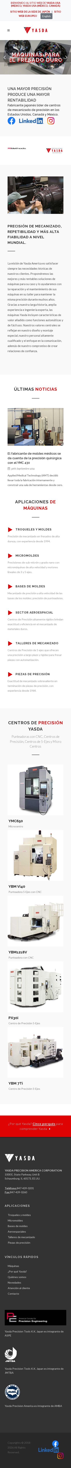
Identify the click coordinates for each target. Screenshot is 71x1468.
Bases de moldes (18, 1226)
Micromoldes (15, 1220)
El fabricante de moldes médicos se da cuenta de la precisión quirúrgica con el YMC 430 (35, 458)
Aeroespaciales (17, 1231)
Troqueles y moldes (19, 1215)
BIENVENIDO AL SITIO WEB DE (35, 4)
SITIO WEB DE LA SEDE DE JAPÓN (30, 11)
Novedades (14, 1282)
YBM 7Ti (16, 1083)
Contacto (13, 1293)
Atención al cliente (19, 1288)
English (46, 16)
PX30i (13, 1018)
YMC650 (16, 821)
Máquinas (13, 1266)
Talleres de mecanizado (21, 1237)
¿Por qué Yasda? (17, 1271)
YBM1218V (18, 952)
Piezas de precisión (19, 1242)
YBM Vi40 (17, 886)
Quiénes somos (17, 1277)
